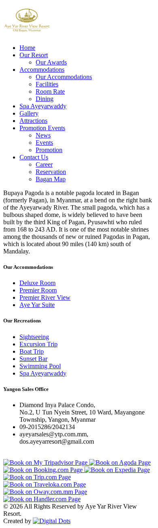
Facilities (47, 84)
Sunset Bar (33, 358)
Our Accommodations (64, 76)
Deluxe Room (37, 282)
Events (44, 142)
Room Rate (50, 91)
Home (27, 47)
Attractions (33, 120)
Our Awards (51, 62)
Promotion (49, 149)
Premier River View (44, 297)
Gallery (28, 113)
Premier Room (38, 290)
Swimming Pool (40, 366)
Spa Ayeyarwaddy (42, 106)
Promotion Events (42, 127)
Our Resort (33, 55)
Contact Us (33, 157)
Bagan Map (51, 179)
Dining (44, 98)
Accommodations (41, 69)
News (43, 135)
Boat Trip (31, 351)
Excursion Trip (38, 344)
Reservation (51, 171)
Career (44, 164)
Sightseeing (34, 336)
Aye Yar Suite (37, 304)
